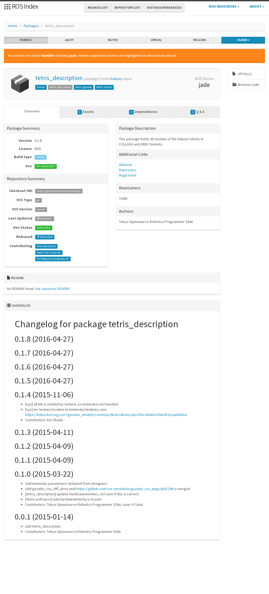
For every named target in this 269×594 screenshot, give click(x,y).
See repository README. (52, 288)
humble (26, 40)
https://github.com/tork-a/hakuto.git (59, 191)
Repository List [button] (127, 7)
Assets (86, 111)
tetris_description (59, 78)
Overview (31, 111)
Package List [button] (98, 7)
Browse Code (248, 84)
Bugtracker (128, 175)
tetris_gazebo (83, 87)
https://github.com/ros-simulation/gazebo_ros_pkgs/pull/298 (124, 488)
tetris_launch (104, 87)
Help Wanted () (46, 246)
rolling (199, 40)
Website (125, 164)
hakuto (116, 78)
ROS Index (24, 6)
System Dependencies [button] (164, 7)
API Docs (244, 73)
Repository (128, 170)
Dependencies (144, 111)
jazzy (69, 40)
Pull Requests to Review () (53, 258)
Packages (31, 25)
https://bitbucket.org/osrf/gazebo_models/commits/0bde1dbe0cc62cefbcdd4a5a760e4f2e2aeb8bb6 (106, 414)
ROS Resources (223, 6)
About (256, 6)
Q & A (198, 111)
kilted (113, 40)
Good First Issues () (49, 252)
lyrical (156, 40)
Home (12, 25)
